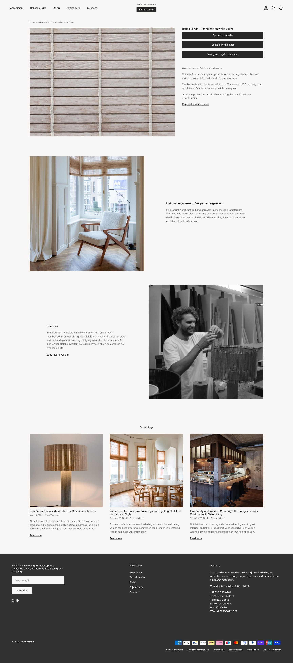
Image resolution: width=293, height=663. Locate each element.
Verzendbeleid (252, 650)
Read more (36, 535)
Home (32, 22)
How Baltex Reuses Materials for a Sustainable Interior (63, 511)
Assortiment (16, 7)
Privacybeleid (219, 650)
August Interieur (26, 642)
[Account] (265, 8)
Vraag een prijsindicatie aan (222, 54)
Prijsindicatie (73, 7)
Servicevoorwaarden (272, 650)
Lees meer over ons (58, 354)
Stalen (56, 7)
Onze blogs (146, 427)
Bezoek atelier (38, 7)
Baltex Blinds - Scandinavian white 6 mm (55, 22)
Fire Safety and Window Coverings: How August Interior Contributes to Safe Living (224, 513)
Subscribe (21, 590)
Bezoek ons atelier (223, 35)
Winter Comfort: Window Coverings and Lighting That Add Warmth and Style (145, 513)
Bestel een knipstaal (223, 44)
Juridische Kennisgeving (198, 650)
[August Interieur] (146, 7)
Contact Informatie (174, 650)
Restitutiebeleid (235, 650)
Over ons (92, 7)
